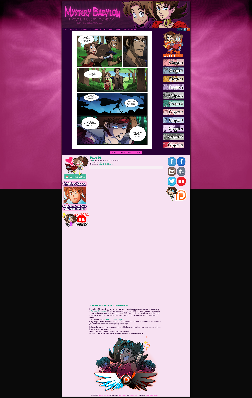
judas (101, 164)
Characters (86, 29)
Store (118, 29)
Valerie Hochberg (104, 395)
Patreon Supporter (98, 311)
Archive (74, 29)
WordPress (122, 395)
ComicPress (133, 395)
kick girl (106, 164)
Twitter (185, 29)
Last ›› (137, 152)
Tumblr (178, 29)
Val (93, 160)
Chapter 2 (100, 162)
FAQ (96, 29)
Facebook (181, 29)
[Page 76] (112, 148)
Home (65, 29)
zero (111, 164)
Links (110, 29)
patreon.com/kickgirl (114, 319)
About (103, 29)
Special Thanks (130, 29)
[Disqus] (126, 203)
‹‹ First (114, 152)
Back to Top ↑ (154, 395)
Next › (129, 152)
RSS (188, 29)
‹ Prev (122, 152)
